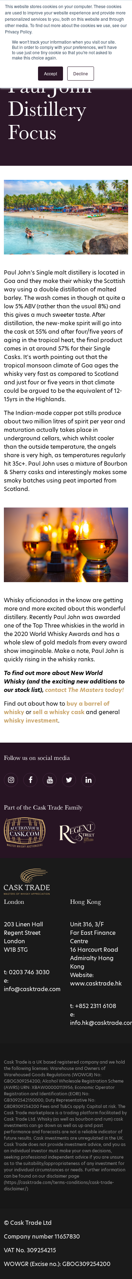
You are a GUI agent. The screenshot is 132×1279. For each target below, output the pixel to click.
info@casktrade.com (32, 989)
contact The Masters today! (84, 690)
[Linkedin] (88, 780)
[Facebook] (30, 780)
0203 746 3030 (29, 972)
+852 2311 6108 (95, 1006)
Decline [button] (80, 73)
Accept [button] (50, 73)
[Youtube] (50, 780)
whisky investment (31, 721)
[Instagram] (11, 780)
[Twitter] (69, 780)
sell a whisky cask (58, 712)
